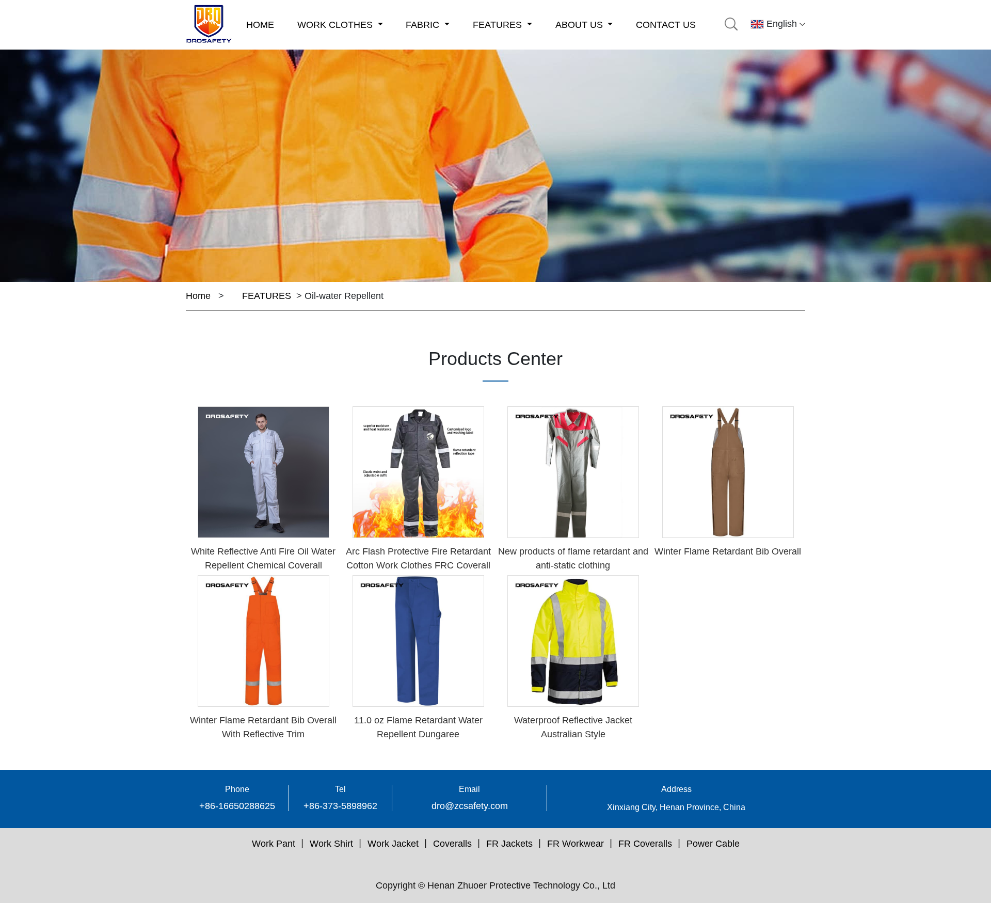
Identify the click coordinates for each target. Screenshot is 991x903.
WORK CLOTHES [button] (336, 25)
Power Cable (713, 843)
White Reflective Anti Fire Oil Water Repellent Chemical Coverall (263, 558)
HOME (260, 25)
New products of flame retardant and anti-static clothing (573, 558)
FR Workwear (575, 843)
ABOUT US (580, 25)
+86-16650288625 (237, 806)
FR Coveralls (645, 843)
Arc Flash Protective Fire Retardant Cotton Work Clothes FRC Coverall (418, 558)
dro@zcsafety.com (469, 806)
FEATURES (498, 25)
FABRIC (424, 25)
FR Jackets (509, 843)
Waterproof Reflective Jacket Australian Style (573, 727)
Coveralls (452, 843)
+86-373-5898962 (340, 806)
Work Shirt (331, 843)
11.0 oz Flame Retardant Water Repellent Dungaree (418, 727)
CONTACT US (666, 25)
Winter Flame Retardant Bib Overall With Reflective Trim (263, 727)
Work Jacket (393, 843)
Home (198, 296)
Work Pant (273, 843)
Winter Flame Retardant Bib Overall (727, 551)
